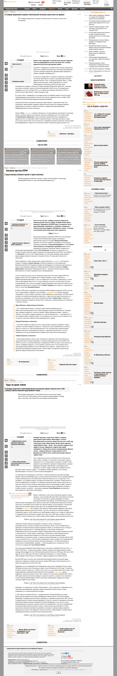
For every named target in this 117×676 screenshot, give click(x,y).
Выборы (55, 233)
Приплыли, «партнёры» (87, 3)
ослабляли (56, 261)
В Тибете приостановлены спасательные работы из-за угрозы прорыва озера (20, 463)
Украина (27, 9)
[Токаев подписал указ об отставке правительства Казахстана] (52, 630)
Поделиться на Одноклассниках (6, 75)
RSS (62, 653)
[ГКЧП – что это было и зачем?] (88, 286)
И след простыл (107, 5)
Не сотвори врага (67, 3)
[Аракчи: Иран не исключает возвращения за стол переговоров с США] (11, 631)
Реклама (40, 5)
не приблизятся (50, 292)
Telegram (64, 653)
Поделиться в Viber (6, 82)
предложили (28, 113)
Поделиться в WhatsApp (6, 78)
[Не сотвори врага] (11, 362)
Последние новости (98, 12)
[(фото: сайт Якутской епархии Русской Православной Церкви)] (20, 494)
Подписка (33, 5)
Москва (82, 9)
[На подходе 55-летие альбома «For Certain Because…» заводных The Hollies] (88, 214)
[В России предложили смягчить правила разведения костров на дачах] (88, 164)
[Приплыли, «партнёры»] (52, 134)
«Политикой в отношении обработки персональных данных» (67, 669)
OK (58, 672)
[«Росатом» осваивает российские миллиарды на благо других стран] (88, 322)
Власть (35, 9)
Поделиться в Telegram (6, 86)
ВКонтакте (66, 653)
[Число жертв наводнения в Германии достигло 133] (88, 128)
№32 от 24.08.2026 (35, 2)
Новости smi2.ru (9, 379)
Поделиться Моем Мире (6, 69)
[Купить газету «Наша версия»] (30, 2)
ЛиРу (68, 653)
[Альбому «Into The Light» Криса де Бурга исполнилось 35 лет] (88, 198)
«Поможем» (26, 508)
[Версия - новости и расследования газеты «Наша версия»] (16, 4)
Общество (52, 9)
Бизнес (60, 9)
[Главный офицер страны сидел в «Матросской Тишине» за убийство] (88, 336)
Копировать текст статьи (6, 89)
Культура (74, 9)
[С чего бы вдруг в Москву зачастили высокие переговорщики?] (52, 364)
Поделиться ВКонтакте (6, 63)
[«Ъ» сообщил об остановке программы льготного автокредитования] (88, 115)
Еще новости (97, 76)
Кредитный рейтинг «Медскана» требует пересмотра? (20, 243)
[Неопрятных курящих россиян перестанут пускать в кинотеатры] (88, 179)
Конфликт (43, 9)
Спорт (67, 9)
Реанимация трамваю (18, 81)
